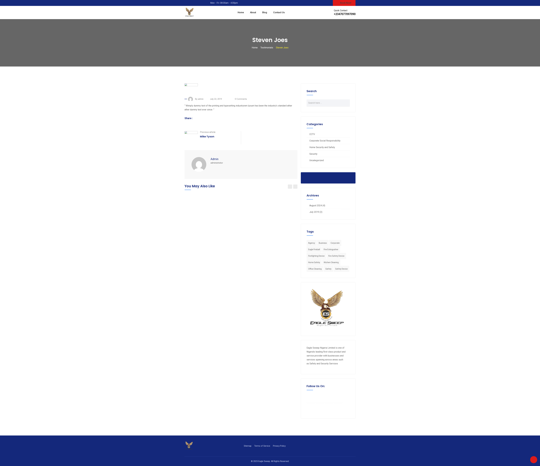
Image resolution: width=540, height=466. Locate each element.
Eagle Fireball (314, 249)
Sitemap (247, 446)
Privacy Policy (279, 446)
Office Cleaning (315, 269)
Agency (311, 243)
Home (241, 12)
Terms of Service (262, 446)
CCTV (312, 134)
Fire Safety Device (336, 256)
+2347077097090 (345, 14)
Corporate (335, 243)
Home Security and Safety (322, 147)
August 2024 (315, 205)
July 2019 (314, 212)
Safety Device (341, 269)
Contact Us (279, 12)
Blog (264, 12)
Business (323, 243)
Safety (328, 269)
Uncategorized (316, 160)
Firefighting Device (316, 256)
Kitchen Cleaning (331, 262)
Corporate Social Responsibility (324, 140)
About (253, 12)
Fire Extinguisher (331, 249)
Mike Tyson (207, 136)
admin (214, 159)
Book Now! (345, 3)
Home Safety (314, 262)
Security (313, 154)
